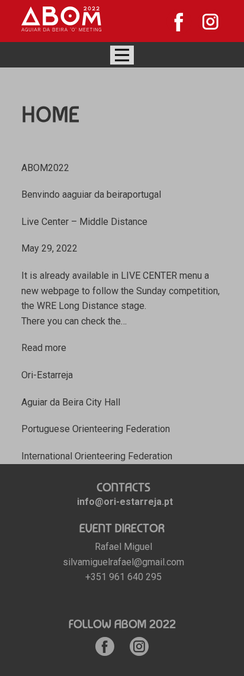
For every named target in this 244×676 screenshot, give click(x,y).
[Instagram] (210, 21)
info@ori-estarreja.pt (125, 501)
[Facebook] (179, 21)
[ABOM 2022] (61, 19)
